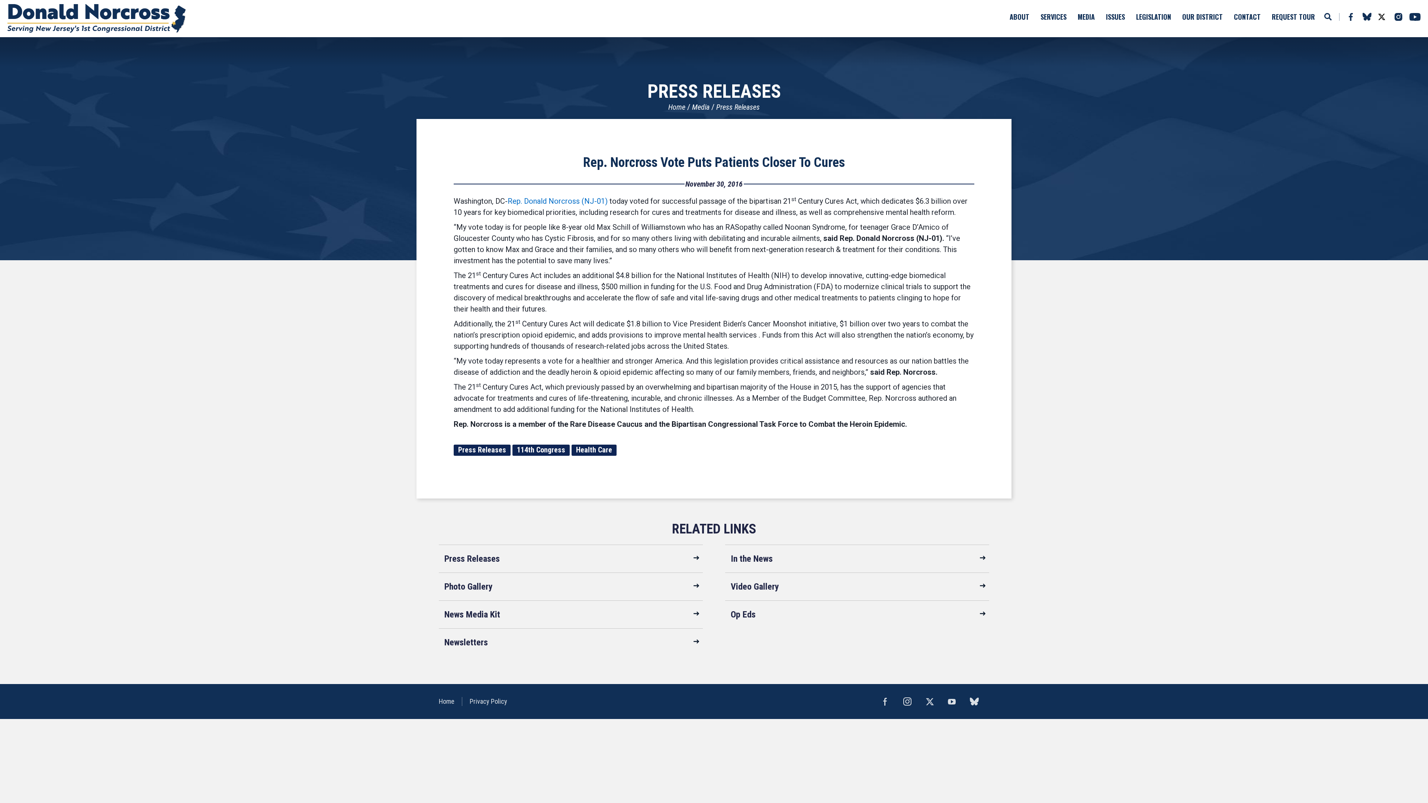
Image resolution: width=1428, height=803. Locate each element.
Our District (1202, 17)
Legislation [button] (1153, 17)
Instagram (1398, 17)
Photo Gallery (468, 586)
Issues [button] (1115, 17)
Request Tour (1293, 17)
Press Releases (738, 107)
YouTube (1415, 17)
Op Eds (743, 614)
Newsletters (466, 642)
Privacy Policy (488, 701)
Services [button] (1054, 17)
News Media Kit (472, 614)
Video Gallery (755, 586)
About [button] (1019, 17)
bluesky (1367, 16)
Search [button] (1328, 17)
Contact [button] (1247, 17)
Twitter (1381, 17)
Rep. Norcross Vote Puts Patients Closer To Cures (714, 162)
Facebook (1350, 17)
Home (676, 107)
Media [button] (1086, 17)
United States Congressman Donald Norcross (96, 18)
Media (701, 107)
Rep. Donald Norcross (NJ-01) (558, 201)
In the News (752, 559)
